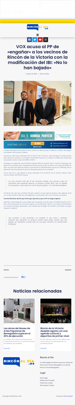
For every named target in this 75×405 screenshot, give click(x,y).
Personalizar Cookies (47, 385)
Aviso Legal (43, 378)
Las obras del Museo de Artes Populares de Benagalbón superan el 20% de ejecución (17, 332)
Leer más (7, 348)
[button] (37, 35)
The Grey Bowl (68, 396)
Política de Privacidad (47, 380)
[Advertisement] (37, 244)
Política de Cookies (46, 383)
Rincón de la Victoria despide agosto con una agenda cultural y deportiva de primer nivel (54, 332)
